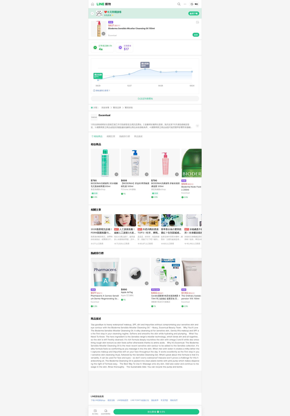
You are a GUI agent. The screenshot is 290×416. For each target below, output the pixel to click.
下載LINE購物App (98, 400)
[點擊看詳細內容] (105, 163)
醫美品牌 (117, 107)
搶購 (196, 35)
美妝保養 (105, 107)
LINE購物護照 (122, 400)
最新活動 (111, 400)
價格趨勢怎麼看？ (103, 90)
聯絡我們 (173, 400)
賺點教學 (154, 400)
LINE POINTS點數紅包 (139, 400)
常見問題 (164, 400)
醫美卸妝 (129, 107)
